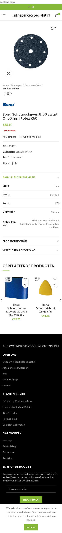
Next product (11, 93)
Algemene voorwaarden (15, 367)
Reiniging (8, 458)
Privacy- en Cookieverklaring (18, 401)
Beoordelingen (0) (15, 241)
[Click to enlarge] (8, 73)
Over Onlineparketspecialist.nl (19, 361)
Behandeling (9, 446)
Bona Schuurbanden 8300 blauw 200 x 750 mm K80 (16, 310)
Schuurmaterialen (32, 85)
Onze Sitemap (10, 379)
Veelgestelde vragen (14, 424)
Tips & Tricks (10, 412)
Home (6, 85)
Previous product (4, 93)
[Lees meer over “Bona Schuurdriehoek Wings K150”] (55, 285)
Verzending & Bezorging (19, 250)
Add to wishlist (32, 137)
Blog (5, 373)
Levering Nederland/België (17, 407)
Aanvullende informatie (19, 177)
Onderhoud (9, 452)
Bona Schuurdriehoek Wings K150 (45, 308)
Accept (31, 527)
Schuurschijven (11, 88)
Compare (11, 137)
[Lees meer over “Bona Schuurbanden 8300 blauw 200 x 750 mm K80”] (25, 285)
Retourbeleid (10, 418)
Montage (15, 85)
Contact (7, 385)
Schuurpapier (15, 157)
